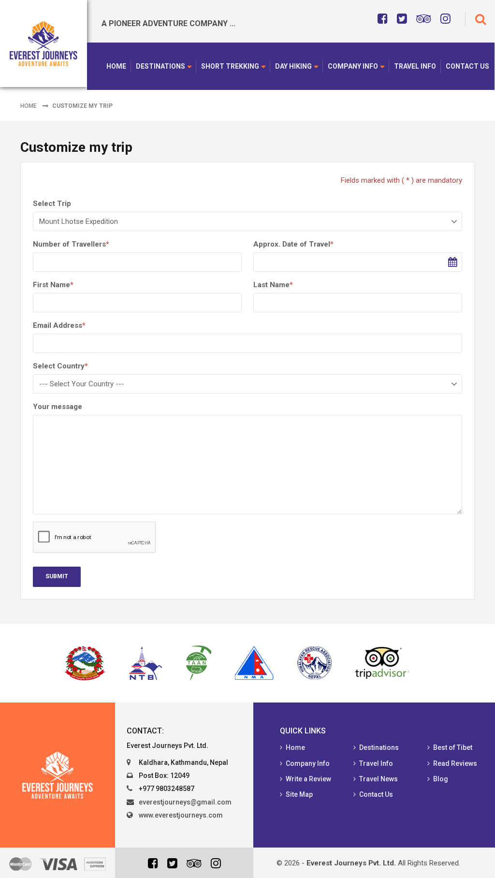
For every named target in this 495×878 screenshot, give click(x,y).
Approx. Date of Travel (293, 244)
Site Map (299, 794)
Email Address (59, 325)
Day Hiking (293, 66)
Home (116, 66)
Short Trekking (230, 66)
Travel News (378, 779)
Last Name (273, 284)
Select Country (60, 366)
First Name (53, 284)
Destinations (160, 66)
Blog (440, 779)
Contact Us (467, 66)
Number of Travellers (71, 244)
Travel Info (415, 66)
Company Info (353, 66)
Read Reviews (455, 763)
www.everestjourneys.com (181, 815)
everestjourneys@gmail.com (185, 802)
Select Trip (52, 203)
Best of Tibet (452, 747)
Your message (57, 406)
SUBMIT (56, 576)
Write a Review (308, 779)
